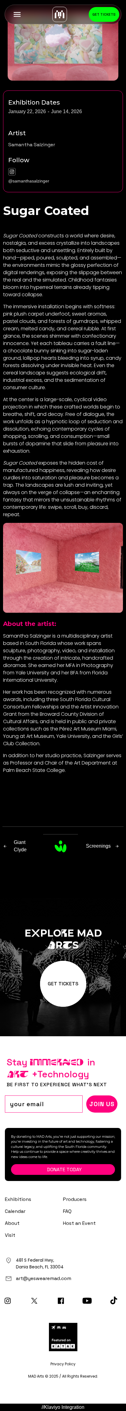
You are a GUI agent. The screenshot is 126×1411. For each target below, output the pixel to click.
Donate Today (64, 1169)
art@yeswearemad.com (43, 1278)
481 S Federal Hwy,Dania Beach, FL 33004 (40, 1263)
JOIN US (101, 1104)
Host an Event (79, 1223)
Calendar (15, 1211)
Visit (10, 1235)
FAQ (67, 1211)
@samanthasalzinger (28, 180)
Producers (75, 1199)
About (12, 1223)
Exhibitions (18, 1199)
